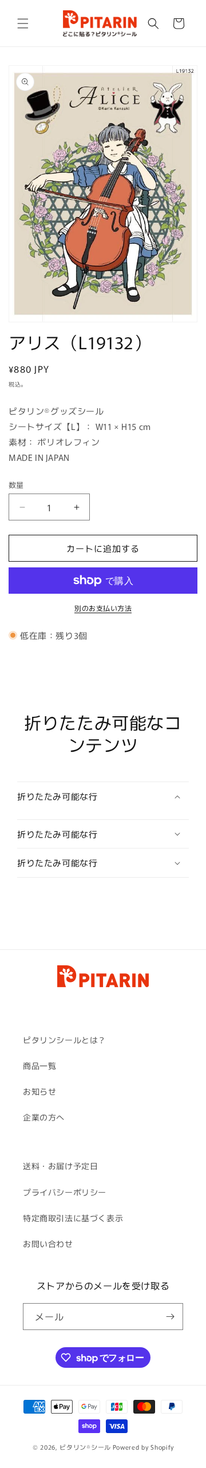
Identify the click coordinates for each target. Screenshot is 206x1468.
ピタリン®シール (85, 1446)
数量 (16, 484)
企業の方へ (44, 1117)
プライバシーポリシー (64, 1192)
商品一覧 (39, 1065)
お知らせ (39, 1091)
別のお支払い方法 (103, 608)
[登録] (170, 1316)
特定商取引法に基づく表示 (73, 1218)
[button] (22, 23)
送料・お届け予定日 (60, 1165)
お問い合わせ (48, 1243)
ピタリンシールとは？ (64, 1039)
